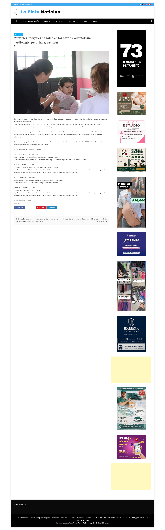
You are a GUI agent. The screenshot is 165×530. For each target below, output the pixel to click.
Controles (19, 200)
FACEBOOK (140, 4)
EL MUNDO (95, 21)
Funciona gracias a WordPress (66, 523)
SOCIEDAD (71, 21)
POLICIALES (59, 21)
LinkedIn (53, 207)
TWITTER (143, 4)
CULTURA (83, 21)
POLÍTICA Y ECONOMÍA (30, 21)
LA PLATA (46, 21)
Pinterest (41, 207)
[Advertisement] (131, 370)
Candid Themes (103, 523)
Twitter (31, 207)
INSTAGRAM (146, 4)
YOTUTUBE (149, 4)
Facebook (19, 207)
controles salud (26, 200)
